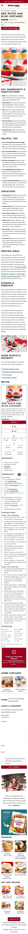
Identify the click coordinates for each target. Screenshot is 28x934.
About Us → (16, 805)
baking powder (15, 491)
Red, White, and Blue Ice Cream (10, 369)
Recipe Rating (5, 715)
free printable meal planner (15, 660)
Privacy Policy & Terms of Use (17, 922)
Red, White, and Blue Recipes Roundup (12, 372)
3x (24, 474)
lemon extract (14, 485)
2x (22, 474)
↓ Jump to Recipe (8, 28)
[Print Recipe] (17, 28)
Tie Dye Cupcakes (7, 375)
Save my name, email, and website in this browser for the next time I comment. (15, 761)
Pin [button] (15, 427)
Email (3, 752)
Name (3, 746)
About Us (5, 922)
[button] (2, 20)
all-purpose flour (12, 489)
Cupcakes (13, 11)
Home (2, 11)
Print (14, 422)
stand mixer (7, 466)
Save (14, 431)
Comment (4, 721)
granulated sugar (11, 481)
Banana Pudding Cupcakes (9, 377)
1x (19, 474)
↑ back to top (14, 919)
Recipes (8, 11)
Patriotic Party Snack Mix (8, 274)
